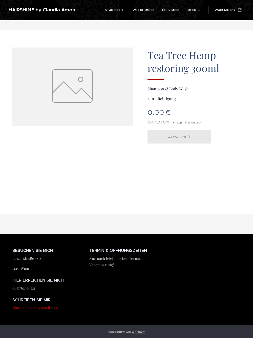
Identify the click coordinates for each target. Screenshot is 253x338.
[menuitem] (114, 10)
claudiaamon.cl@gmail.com (35, 307)
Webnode (139, 332)
